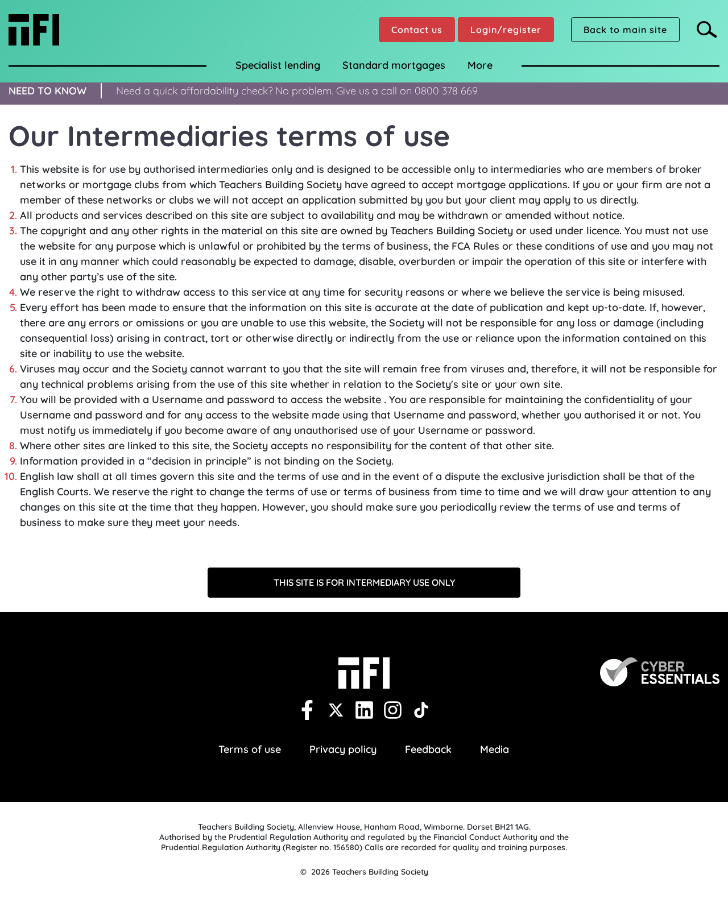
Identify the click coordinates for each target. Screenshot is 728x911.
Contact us (416, 29)
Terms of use (249, 749)
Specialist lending (277, 65)
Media (494, 749)
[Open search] (708, 29)
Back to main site (625, 29)
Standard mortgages (393, 65)
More (480, 65)
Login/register (505, 29)
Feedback (428, 749)
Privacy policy (343, 749)
